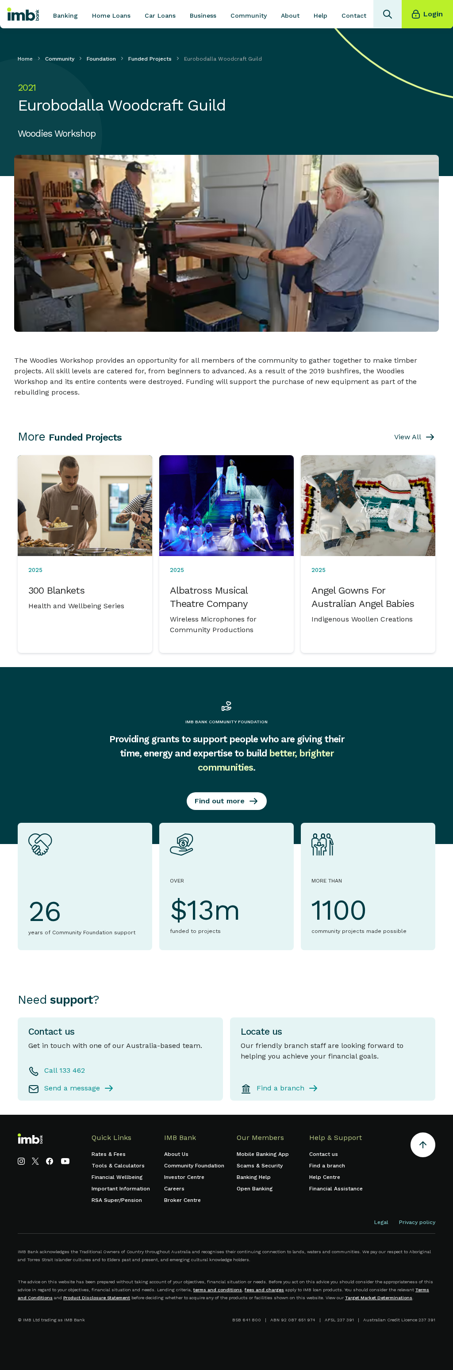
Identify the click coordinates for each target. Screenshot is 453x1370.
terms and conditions (217, 1289)
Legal (381, 1222)
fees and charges (264, 1289)
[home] (23, 14)
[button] (65, 14)
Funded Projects (150, 59)
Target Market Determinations (378, 1297)
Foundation (101, 59)
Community (59, 59)
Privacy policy (417, 1222)
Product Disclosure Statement (96, 1297)
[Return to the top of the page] (423, 1146)
